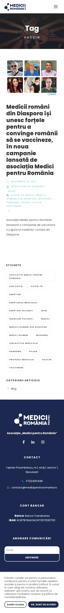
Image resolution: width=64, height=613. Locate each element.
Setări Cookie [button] (15, 604)
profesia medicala (21, 359)
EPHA (44, 310)
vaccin (36, 202)
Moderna (44, 198)
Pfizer (25, 202)
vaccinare (14, 206)
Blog (11, 191)
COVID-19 (17, 195)
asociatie (16, 286)
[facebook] (24, 442)
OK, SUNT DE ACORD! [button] (43, 604)
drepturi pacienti (21, 310)
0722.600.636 (34, 481)
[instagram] (42, 442)
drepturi (15, 294)
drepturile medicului (23, 302)
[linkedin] (32, 442)
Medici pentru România (28, 186)
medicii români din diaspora (28, 327)
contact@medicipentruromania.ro (34, 487)
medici (30, 195)
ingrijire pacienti (21, 318)
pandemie (13, 202)
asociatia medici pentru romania (26, 276)
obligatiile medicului (23, 343)
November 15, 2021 (23, 181)
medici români (18, 335)
